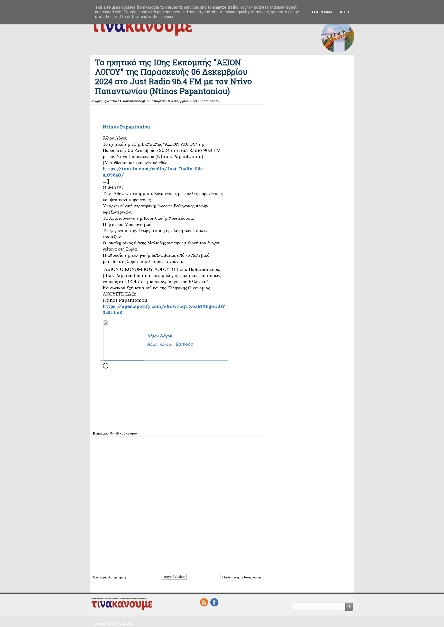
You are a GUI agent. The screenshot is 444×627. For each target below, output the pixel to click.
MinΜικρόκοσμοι (123, 433)
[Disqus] (177, 502)
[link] (126, 126)
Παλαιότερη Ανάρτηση (241, 577)
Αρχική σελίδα (174, 577)
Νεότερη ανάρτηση (109, 577)
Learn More (322, 12)
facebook (214, 602)
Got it (344, 12)
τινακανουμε (124, 623)
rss (204, 602)
